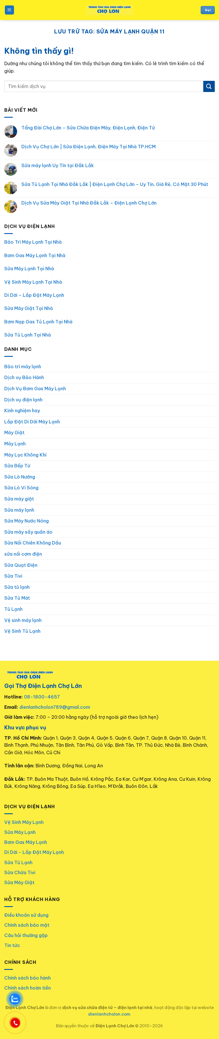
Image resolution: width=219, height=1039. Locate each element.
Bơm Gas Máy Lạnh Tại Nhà (34, 255)
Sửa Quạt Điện (20, 565)
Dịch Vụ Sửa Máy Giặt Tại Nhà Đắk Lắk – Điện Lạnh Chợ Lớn (89, 203)
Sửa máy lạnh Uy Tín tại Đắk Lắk (57, 165)
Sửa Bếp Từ (17, 466)
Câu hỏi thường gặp (26, 935)
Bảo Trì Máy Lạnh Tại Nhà (33, 242)
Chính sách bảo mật (26, 925)
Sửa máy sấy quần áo (28, 532)
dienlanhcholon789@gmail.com (54, 707)
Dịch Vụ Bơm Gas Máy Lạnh (35, 388)
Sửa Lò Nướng (19, 477)
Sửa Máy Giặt (19, 882)
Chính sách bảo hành (27, 978)
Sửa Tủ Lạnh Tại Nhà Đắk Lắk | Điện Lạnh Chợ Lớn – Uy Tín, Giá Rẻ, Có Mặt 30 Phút (114, 184)
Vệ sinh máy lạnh (23, 620)
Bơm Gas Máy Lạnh (25, 842)
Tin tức (12, 945)
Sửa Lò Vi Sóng (21, 488)
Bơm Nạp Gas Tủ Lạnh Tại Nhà (38, 322)
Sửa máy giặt (19, 499)
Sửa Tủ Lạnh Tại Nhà (27, 335)
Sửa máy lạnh (19, 510)
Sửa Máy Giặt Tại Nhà (28, 308)
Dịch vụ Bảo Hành (24, 377)
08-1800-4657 (42, 697)
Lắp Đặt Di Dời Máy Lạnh (32, 422)
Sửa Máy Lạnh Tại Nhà (29, 268)
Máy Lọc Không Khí (25, 455)
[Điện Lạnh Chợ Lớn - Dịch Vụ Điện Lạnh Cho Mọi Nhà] (109, 10)
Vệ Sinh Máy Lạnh (24, 822)
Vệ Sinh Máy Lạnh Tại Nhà (33, 282)
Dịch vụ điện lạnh (23, 400)
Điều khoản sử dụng (26, 915)
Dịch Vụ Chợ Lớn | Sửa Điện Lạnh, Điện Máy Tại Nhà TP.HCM (88, 146)
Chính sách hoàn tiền (27, 988)
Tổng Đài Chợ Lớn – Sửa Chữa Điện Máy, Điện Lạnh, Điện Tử (88, 128)
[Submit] (209, 86)
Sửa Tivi (13, 576)
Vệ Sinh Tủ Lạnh (22, 631)
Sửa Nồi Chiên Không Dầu (32, 543)
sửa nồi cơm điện (23, 554)
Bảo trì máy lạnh (22, 366)
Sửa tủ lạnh (17, 587)
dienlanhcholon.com (109, 1014)
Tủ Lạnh (13, 609)
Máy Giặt (14, 432)
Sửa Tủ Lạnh (18, 862)
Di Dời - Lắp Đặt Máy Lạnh (34, 852)
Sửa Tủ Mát (17, 598)
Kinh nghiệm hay (22, 410)
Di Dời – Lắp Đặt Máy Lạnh (34, 295)
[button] (9, 10)
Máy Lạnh (15, 444)
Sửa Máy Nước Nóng (26, 521)
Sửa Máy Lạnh (20, 832)
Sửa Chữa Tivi (19, 872)
